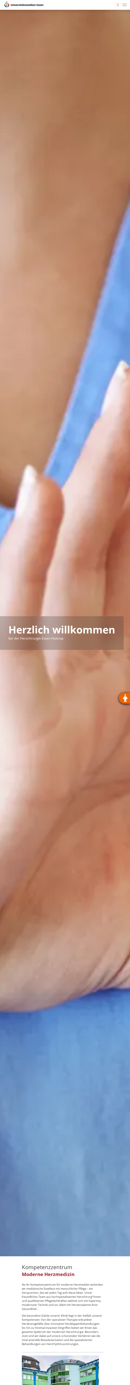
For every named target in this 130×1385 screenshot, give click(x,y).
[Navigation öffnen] (124, 5)
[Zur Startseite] (24, 5)
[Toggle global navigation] (118, 5)
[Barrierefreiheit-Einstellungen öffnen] (124, 698)
